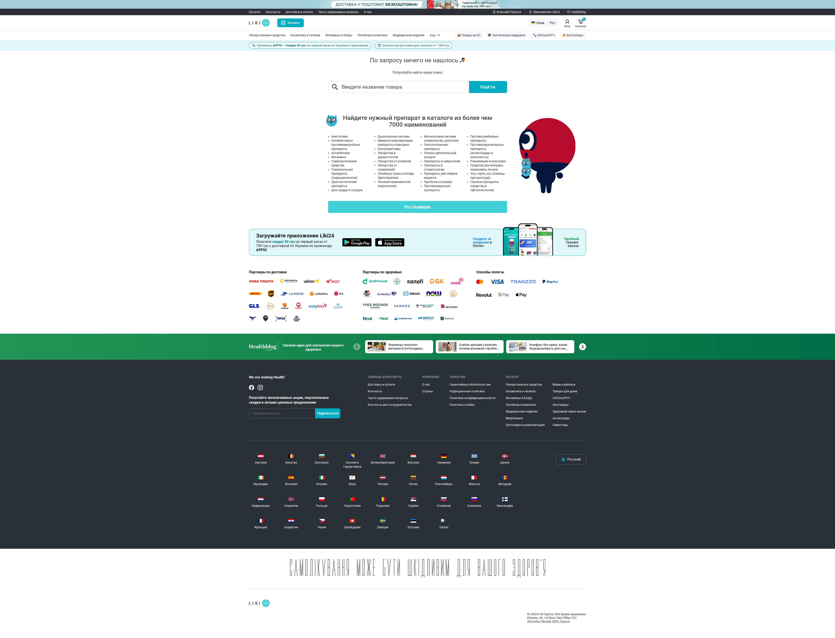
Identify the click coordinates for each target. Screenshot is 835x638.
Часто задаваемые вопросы (338, 12)
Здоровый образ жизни (569, 411)
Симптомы (560, 425)
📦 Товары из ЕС (469, 35)
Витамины (338, 157)
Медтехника (514, 418)
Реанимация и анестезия (488, 161)
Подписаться (327, 413)
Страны (427, 391)
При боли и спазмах (438, 182)
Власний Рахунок (509, 12)
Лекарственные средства (267, 35)
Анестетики (339, 136)
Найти (488, 87)
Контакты (273, 12)
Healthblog (578, 12)
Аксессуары (561, 418)
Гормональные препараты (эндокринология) (344, 173)
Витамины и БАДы (339, 35)
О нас (368, 12)
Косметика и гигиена (305, 35)
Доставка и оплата (299, 12)
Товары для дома (565, 391)
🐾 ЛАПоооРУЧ (544, 35)
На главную (417, 207)
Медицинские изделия (408, 35)
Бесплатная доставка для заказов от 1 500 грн (415, 45)
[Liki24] (259, 603)
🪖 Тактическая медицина (506, 35)
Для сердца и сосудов (346, 190)
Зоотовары (561, 404)
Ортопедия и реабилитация (525, 425)
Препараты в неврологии (442, 161)
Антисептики (340, 153)
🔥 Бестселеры (572, 35)
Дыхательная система (393, 136)
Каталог (255, 12)
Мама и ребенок (564, 384)
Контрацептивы (389, 149)
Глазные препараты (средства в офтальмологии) (484, 186)
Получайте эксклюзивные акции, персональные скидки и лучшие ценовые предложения (289, 400)
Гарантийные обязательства (470, 384)
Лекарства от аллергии (394, 161)
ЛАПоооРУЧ (561, 398)
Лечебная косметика (372, 35)
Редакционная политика (467, 391)
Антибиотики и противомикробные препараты (345, 145)
